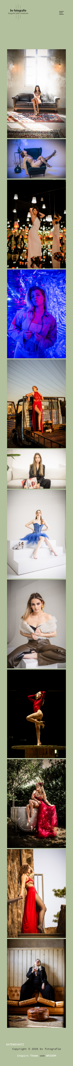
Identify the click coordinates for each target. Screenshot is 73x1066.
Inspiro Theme (27, 1055)
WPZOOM (51, 1055)
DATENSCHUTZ (15, 1044)
